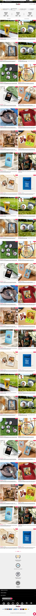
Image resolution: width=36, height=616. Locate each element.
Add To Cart (27, 195)
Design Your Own (9, 40)
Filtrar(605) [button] (9, 18)
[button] (1, 4)
